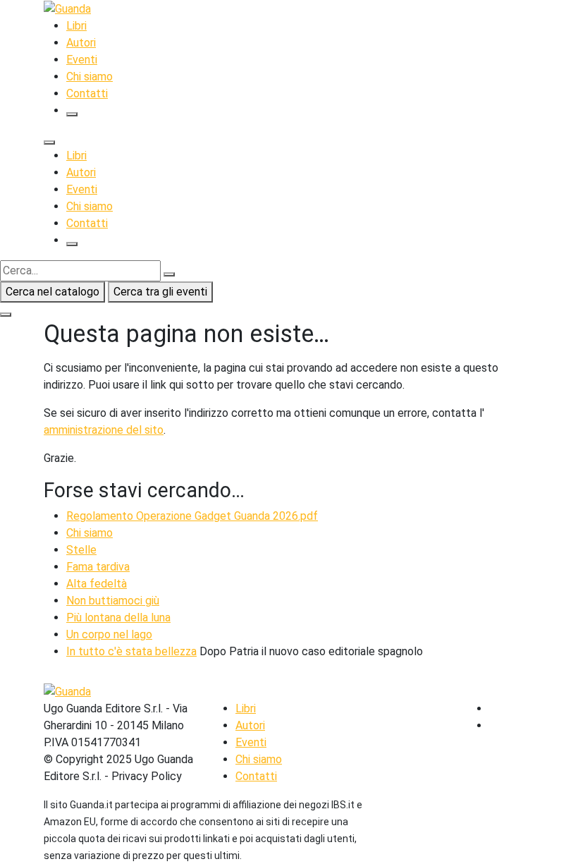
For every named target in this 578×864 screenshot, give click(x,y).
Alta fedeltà (96, 583)
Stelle (81, 549)
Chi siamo (89, 76)
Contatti (87, 93)
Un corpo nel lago (109, 634)
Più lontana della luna (118, 617)
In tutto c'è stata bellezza (131, 651)
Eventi (81, 59)
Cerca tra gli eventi (160, 291)
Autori (81, 42)
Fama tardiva (98, 566)
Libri (76, 25)
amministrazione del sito (104, 430)
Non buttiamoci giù (112, 600)
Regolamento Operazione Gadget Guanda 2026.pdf (192, 516)
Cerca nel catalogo (52, 291)
